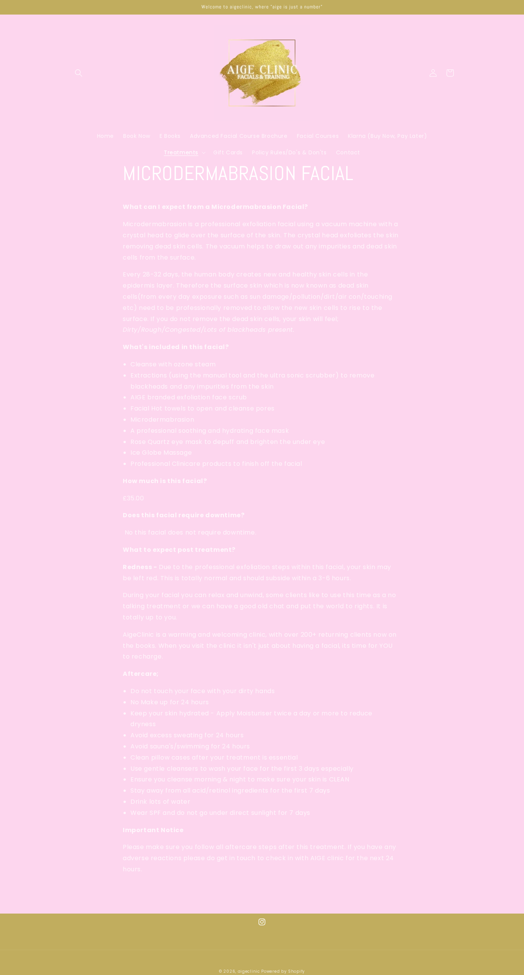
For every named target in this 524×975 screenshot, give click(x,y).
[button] (78, 73)
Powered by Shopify (283, 971)
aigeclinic (249, 971)
